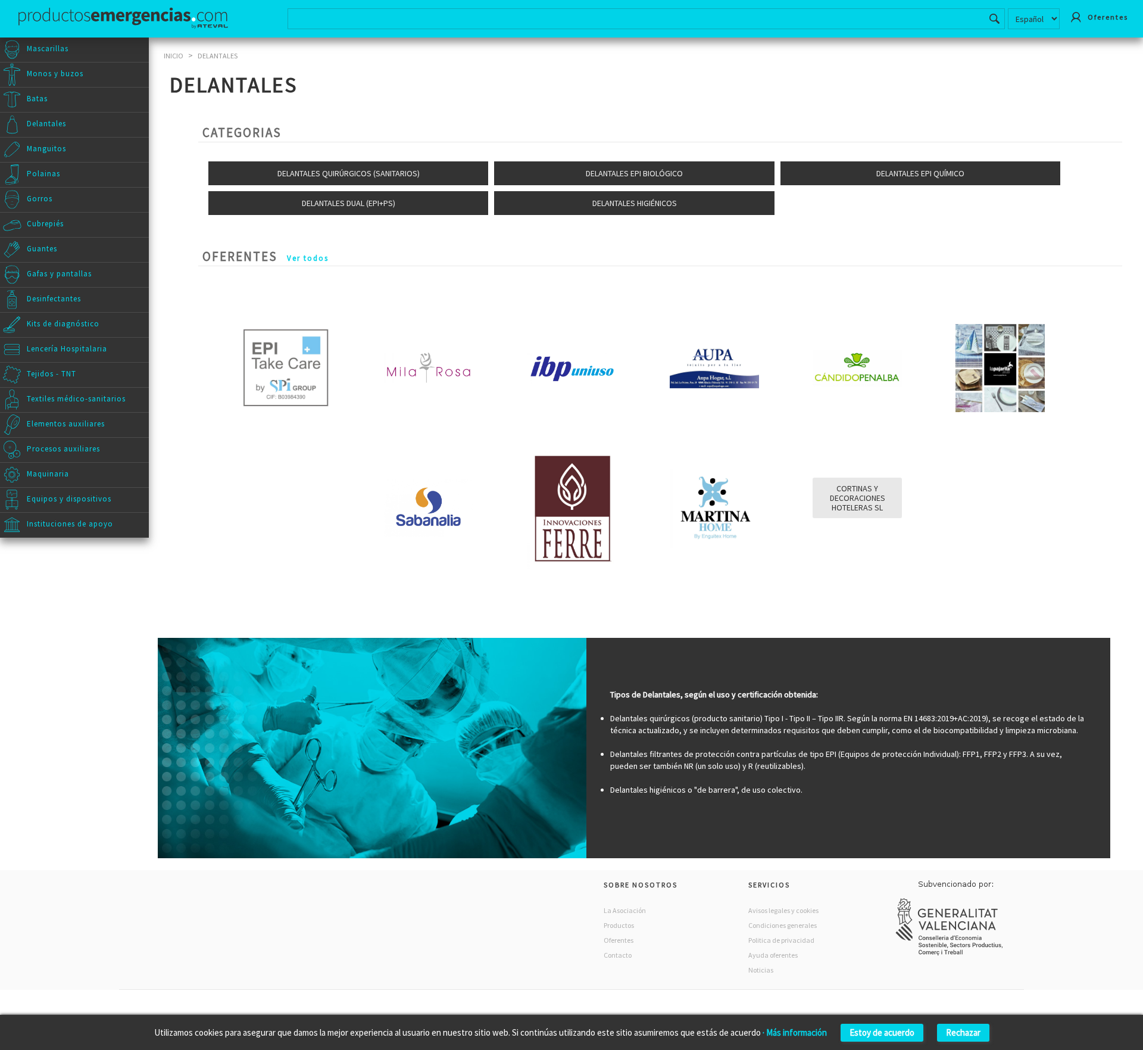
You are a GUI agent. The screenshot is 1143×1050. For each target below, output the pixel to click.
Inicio (173, 55)
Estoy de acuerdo (882, 1032)
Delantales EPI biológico (634, 173)
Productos (619, 925)
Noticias (760, 969)
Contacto (618, 955)
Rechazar (963, 1032)
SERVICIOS (769, 884)
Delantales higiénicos (634, 203)
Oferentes (618, 940)
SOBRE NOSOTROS (640, 884)
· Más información (795, 1032)
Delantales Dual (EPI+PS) (348, 203)
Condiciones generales (782, 925)
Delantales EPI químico (920, 173)
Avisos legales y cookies (783, 910)
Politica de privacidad (781, 940)
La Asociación (625, 910)
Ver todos (308, 258)
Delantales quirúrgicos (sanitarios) (348, 173)
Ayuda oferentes (773, 955)
